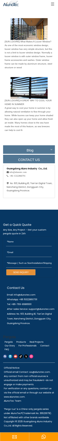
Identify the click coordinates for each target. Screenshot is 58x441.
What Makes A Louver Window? (35, 41)
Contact (44, 345)
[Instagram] (31, 356)
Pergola (9, 341)
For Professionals (28, 345)
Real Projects (36, 341)
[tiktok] (21, 356)
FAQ (7, 349)
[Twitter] (26, 356)
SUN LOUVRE (12, 41)
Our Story (10, 345)
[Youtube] (15, 356)
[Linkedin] (10, 356)
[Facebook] (5, 356)
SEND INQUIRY (21, 272)
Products (21, 341)
